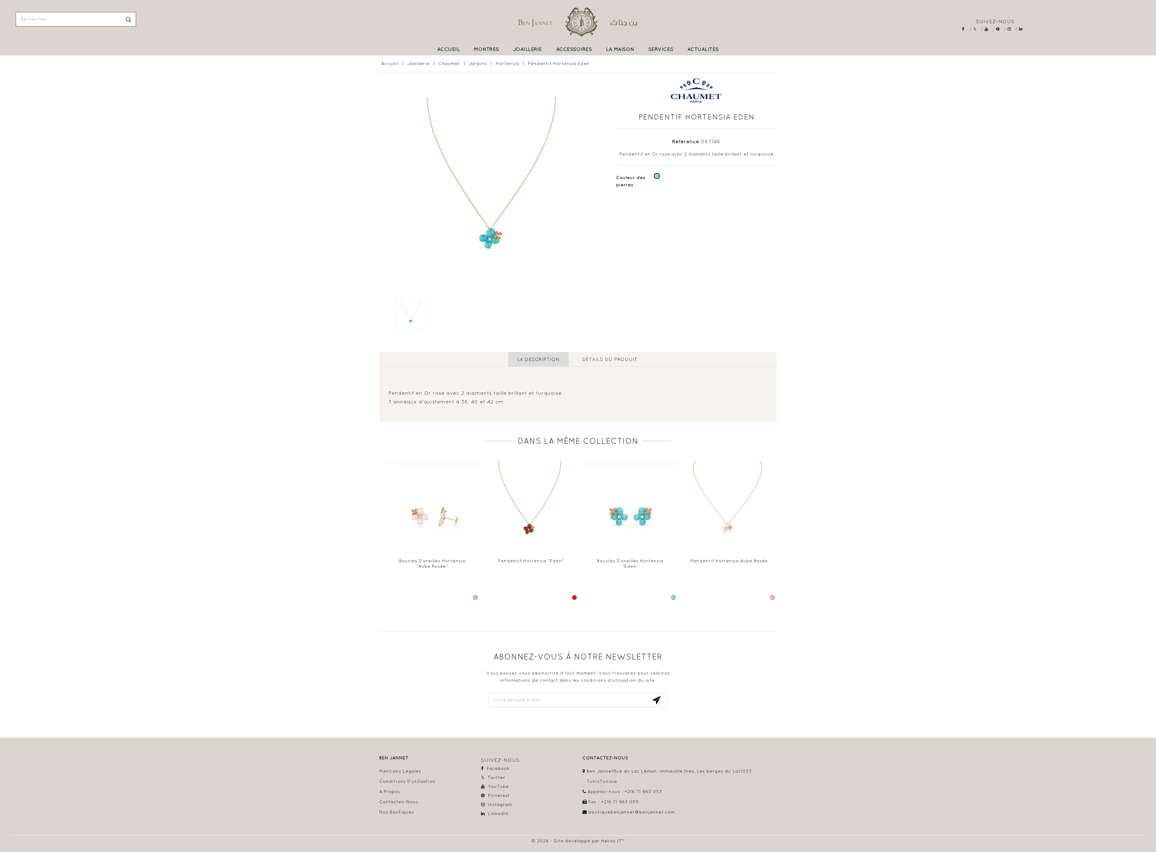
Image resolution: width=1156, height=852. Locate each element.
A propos (389, 791)
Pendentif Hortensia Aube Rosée (729, 560)
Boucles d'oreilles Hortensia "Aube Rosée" (432, 563)
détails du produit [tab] (610, 359)
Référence (685, 141)
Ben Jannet (394, 758)
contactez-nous (605, 758)
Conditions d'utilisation (407, 781)
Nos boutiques (396, 812)
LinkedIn (1023, 29)
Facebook (965, 29)
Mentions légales (400, 771)
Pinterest (1000, 29)
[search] (128, 19)
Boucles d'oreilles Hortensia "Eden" (630, 563)
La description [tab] (538, 359)
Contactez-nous (398, 801)
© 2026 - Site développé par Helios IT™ (578, 840)
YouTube (988, 29)
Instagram (1011, 29)
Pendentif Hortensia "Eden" (531, 560)
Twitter (977, 29)
